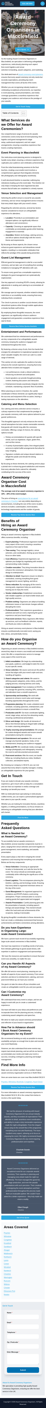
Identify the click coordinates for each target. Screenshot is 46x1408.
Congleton (28, 1082)
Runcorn (7, 1281)
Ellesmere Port (9, 1291)
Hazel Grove (38, 1082)
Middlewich (8, 1253)
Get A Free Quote (23, 1217)
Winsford (7, 1267)
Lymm (6, 1260)
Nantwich (7, 1271)
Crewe (6, 1264)
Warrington (8, 1277)
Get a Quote (21, 49)
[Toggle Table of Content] (22, 113)
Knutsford (7, 1243)
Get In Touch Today (23, 106)
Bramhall (20, 1082)
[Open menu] (42, 3)
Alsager (7, 1250)
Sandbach (8, 1247)
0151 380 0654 (27, 3)
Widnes (7, 1284)
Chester (7, 1288)
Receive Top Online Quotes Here (23, 515)
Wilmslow (12, 1082)
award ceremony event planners (30, 74)
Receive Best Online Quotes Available (23, 326)
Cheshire (7, 1274)
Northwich (8, 1257)
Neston (6, 1294)
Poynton (4, 1082)
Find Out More (23, 817)
